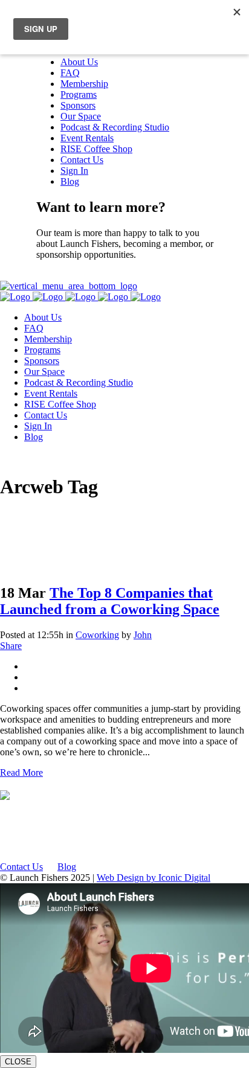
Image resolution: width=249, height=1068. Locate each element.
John (143, 635)
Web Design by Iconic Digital (153, 877)
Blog (66, 867)
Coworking (97, 635)
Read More (21, 772)
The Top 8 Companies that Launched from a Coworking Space (109, 601)
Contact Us (57, 275)
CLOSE (18, 1061)
